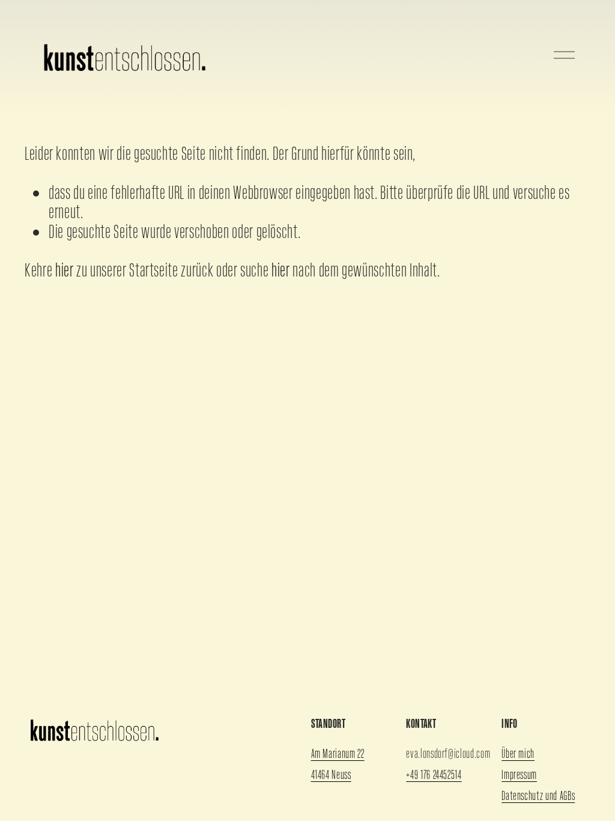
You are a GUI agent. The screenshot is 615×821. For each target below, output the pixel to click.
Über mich (518, 753)
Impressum (519, 774)
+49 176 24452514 (433, 774)
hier (64, 270)
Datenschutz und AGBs (538, 795)
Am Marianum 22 (338, 753)
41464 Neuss (331, 774)
